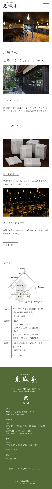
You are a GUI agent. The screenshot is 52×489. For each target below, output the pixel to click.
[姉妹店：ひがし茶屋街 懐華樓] (24, 391)
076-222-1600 (18, 355)
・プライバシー (22, 483)
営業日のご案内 (20, 350)
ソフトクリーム (12, 125)
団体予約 (9, 245)
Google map (19, 315)
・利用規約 (31, 483)
